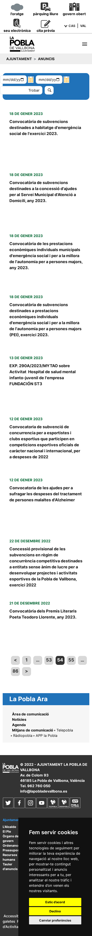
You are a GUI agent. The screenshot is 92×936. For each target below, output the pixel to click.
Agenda (19, 725)
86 (15, 671)
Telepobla (64, 730)
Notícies (19, 719)
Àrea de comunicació (30, 714)
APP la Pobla (46, 735)
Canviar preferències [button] (55, 920)
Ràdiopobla (22, 735)
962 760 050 (38, 786)
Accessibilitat (15, 916)
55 (71, 660)
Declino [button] (55, 911)
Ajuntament (19, 59)
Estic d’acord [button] (55, 902)
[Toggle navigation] (84, 44)
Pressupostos (13, 850)
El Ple (7, 831)
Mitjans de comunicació (32, 730)
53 (49, 660)
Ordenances (12, 845)
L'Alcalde (9, 827)
